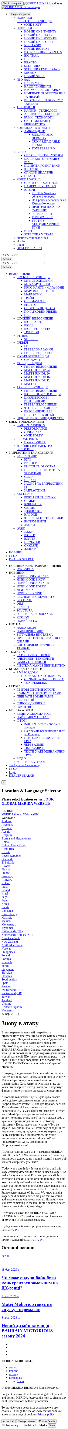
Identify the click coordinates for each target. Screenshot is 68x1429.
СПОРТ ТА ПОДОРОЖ (39, 308)
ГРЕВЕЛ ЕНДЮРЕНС (38, 352)
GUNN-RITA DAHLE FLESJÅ (44, 679)
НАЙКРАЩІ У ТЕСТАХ (40, 186)
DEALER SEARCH (29, 248)
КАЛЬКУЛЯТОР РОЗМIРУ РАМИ (39, 693)
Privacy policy (46, 1414)
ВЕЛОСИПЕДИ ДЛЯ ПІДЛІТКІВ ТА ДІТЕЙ (39, 413)
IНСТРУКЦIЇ (32, 169)
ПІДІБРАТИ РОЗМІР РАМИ (42, 165)
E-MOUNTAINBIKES (31, 425)
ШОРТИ (29, 535)
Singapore (8, 969)
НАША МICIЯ (33, 83)
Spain (5, 983)
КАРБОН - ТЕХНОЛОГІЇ (40, 110)
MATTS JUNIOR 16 (37, 377)
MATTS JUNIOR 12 (37, 380)
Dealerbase (15, 1377)
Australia (7, 828)
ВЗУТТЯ (30, 538)
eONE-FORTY (33, 435)
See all (5, 1255)
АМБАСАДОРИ (34, 131)
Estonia (6, 866)
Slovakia (7, 972)
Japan (5, 900)
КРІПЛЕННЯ (33, 504)
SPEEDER (31, 339)
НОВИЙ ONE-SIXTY (38, 34)
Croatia (6, 852)
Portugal (7, 958)
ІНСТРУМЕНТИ (35, 521)
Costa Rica (8, 848)
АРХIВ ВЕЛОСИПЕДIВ (32, 387)
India (5, 886)
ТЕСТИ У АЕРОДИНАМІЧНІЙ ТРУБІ (46, 224)
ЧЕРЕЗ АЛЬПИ (42, 213)
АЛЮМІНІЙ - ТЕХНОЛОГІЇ (42, 114)
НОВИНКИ (24, 28)
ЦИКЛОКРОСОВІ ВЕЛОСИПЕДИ (36, 399)
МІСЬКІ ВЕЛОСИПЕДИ (33, 356)
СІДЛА (29, 476)
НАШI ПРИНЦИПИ (37, 86)
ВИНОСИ (30, 463)
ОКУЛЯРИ (31, 545)
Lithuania (7, 910)
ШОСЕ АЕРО (33, 322)
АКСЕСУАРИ (26, 494)
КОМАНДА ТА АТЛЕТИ (33, 127)
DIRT (27, 59)
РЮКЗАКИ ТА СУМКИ (40, 497)
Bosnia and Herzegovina (16, 838)
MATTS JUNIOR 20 (37, 373)
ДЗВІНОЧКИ (33, 511)
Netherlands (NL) (12, 931)
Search (7, 259)
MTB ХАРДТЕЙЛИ (37, 284)
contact (13, 1367)
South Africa (9, 979)
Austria (6, 831)
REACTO (30, 62)
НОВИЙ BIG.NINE (36, 48)
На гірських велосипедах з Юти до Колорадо (49, 201)
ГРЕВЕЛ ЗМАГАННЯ (38, 349)
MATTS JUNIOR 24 (37, 370)
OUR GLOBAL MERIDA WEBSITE (28, 801)
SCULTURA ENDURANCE (42, 69)
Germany (7, 876)
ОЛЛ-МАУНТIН (35, 301)
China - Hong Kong (14, 845)
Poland (6, 955)
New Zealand (10, 941)
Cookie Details (47, 1421)
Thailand (7, 1000)
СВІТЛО (29, 507)
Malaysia (7, 917)
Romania (7, 962)
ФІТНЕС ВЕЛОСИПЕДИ (41, 408)
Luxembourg (9, 914)
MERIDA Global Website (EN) (20, 814)
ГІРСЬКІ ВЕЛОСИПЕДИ (33, 277)
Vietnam (7, 1010)
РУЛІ (27, 459)
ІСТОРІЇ (29, 189)
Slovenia (7, 976)
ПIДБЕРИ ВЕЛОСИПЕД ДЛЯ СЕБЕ (40, 418)
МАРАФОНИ (33, 294)
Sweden (6, 986)
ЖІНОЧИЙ (31, 549)
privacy (13, 1374)
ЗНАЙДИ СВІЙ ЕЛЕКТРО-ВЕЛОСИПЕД (35, 447)
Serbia (5, 965)
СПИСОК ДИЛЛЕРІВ (38, 172)
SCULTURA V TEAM (38, 234)
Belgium (7, 835)
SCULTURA (32, 65)
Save (52, 1425)
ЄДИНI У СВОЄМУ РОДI (41, 182)
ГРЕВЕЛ (22, 342)
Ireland (6, 890)
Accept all (8, 1421)
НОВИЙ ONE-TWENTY (40, 31)
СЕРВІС (22, 151)
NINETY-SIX (32, 45)
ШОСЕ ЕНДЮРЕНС (37, 328)
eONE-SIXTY (33, 24)
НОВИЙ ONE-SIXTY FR (40, 38)
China (5, 841)
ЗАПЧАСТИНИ (27, 456)
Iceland (6, 883)
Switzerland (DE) (12, 989)
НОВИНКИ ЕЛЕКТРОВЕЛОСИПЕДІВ (34, 19)
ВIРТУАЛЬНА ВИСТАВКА (42, 90)
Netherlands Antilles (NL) (17, 934)
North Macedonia (12, 945)
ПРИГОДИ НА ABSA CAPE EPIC (46, 208)
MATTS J (30, 383)
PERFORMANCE (35, 428)
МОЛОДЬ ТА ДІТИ (29, 363)
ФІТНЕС (22, 335)
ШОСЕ (28, 325)
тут (17, 1229)
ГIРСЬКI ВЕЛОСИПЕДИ (40, 366)
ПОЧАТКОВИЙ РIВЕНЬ (40, 311)
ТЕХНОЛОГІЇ (26, 107)
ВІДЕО (28, 231)
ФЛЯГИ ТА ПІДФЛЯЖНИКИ (43, 518)
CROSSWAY (32, 359)
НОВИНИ (15, 552)
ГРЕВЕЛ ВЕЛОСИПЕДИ (40, 404)
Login (20, 244)
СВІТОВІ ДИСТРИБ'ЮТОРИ (43, 155)
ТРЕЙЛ (29, 297)
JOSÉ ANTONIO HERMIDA (42, 136)
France (6, 872)
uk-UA (13, 768)
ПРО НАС (23, 79)
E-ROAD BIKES (27, 438)
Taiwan (6, 996)
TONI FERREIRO (43, 148)
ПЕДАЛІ (30, 480)
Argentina (7, 824)
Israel (5, 893)
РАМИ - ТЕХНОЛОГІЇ (38, 117)
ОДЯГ (21, 528)
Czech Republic (11, 855)
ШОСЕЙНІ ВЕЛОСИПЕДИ (35, 318)
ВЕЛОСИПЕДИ (19, 273)
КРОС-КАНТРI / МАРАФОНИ (44, 287)
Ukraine (6, 1003)
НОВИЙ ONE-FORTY (38, 41)
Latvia (5, 907)
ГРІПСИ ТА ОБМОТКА (40, 466)
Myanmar (7, 927)
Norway (6, 948)
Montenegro (9, 924)
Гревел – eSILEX (35, 442)
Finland (6, 869)
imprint (13, 1370)
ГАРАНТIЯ (31, 176)
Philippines (8, 952)
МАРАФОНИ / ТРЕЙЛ (39, 291)
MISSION (30, 72)
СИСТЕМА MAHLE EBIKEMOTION (37, 122)
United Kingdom (12, 1007)
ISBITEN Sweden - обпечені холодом (44, 194)
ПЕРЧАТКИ (32, 542)
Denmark (7, 859)
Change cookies (26, 1421)
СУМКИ (29, 500)
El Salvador (8, 862)
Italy (4, 897)
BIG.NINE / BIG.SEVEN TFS (43, 52)
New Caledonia (11, 938)
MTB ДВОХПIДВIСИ (38, 280)
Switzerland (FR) (12, 993)
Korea (5, 903)
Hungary (7, 879)
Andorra (7, 821)
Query (5, 254)
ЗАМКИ (29, 524)
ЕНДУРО (30, 304)
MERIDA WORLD (29, 179)
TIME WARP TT (42, 217)
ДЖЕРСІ (30, 531)
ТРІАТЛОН (31, 332)
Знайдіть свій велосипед (32, 237)
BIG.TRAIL (31, 55)
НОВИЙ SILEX (34, 76)
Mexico (6, 921)
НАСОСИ (30, 514)
